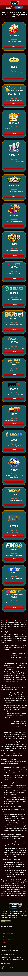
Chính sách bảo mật (8, 933)
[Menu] (26, 2)
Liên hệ (4, 936)
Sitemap (5, 942)
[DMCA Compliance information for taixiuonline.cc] (7, 967)
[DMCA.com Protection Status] (6, 920)
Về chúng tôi (6, 930)
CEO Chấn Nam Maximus (9, 939)
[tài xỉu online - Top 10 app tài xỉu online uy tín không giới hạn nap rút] (14, 2)
